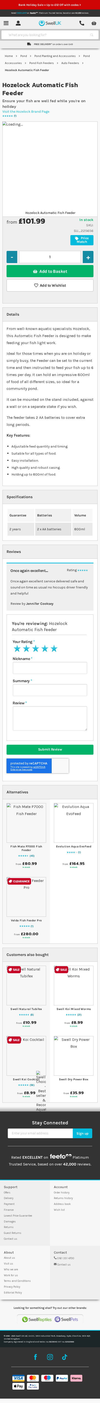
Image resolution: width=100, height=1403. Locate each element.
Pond (24, 56)
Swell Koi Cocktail (26, 1079)
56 (32, 1085)
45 (32, 855)
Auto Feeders (70, 63)
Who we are (11, 1269)
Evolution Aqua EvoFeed (73, 846)
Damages (10, 1221)
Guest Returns (12, 1233)
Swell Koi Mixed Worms (74, 1009)
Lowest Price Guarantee (18, 1215)
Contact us (10, 1238)
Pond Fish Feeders (42, 63)
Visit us (8, 1263)
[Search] (91, 35)
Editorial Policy (13, 1292)
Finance (9, 1209)
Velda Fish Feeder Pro (26, 920)
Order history (61, 1192)
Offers (7, 1192)
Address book (62, 1204)
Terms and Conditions (17, 1281)
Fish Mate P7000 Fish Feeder (26, 848)
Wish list (59, 1209)
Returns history (63, 1198)
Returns (9, 1227)
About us (9, 1257)
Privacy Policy (12, 1286)
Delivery (8, 1198)
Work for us (11, 1275)
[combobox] (45, 35)
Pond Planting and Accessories (55, 56)
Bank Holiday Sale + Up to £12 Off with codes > (50, 5)
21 (79, 1014)
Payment (9, 1204)
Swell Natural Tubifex (26, 1009)
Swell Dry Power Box (74, 1079)
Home (9, 56)
